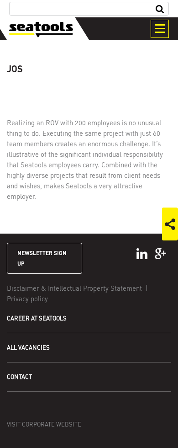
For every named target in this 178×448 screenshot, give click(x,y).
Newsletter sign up (42, 258)
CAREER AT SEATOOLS (37, 318)
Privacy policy (27, 298)
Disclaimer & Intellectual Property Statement (74, 288)
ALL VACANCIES (28, 347)
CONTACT (19, 376)
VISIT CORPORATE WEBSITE (44, 424)
